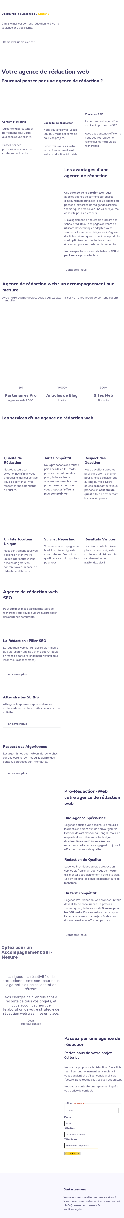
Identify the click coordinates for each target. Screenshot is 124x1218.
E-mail (68, 1117)
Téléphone (70, 1139)
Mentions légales (73, 1209)
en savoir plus (17, 674)
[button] (31, 674)
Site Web (69, 1128)
